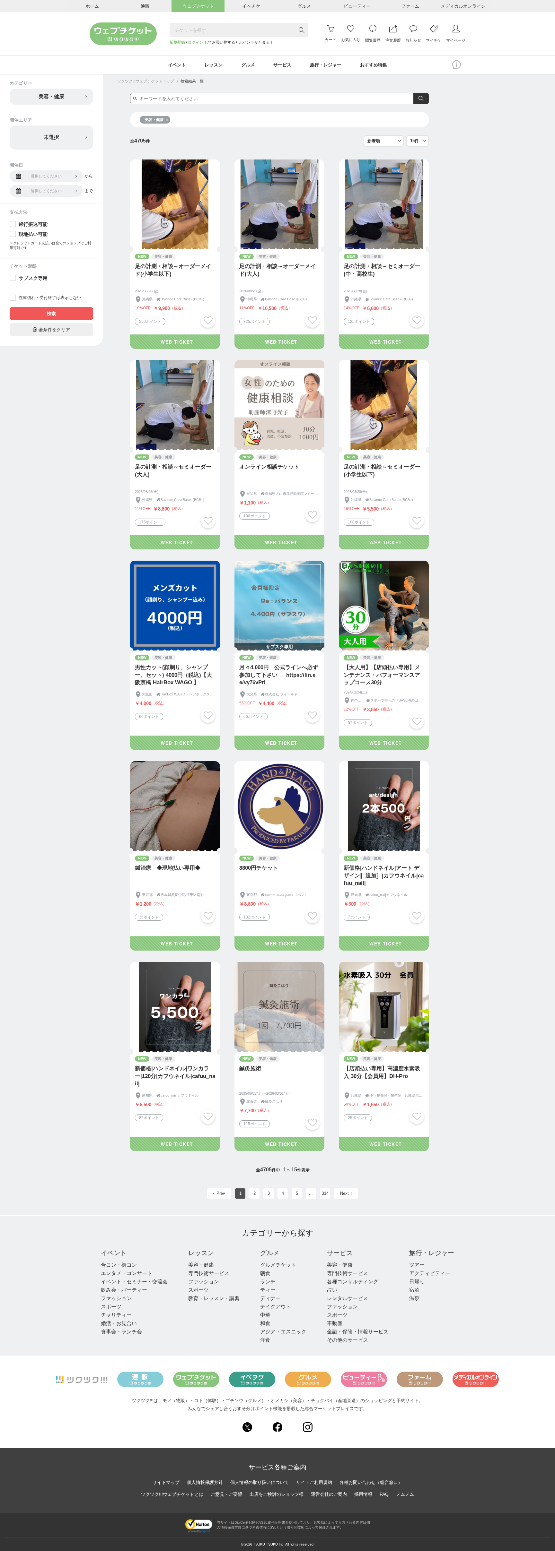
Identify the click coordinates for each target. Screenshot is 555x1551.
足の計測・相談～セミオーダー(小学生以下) (382, 471)
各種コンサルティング (352, 1281)
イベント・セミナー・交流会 (134, 1281)
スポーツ (111, 1306)
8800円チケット (258, 868)
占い (332, 1290)
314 (325, 1193)
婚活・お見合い (119, 1323)
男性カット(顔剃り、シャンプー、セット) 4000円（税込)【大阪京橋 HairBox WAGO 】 (173, 675)
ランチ (268, 1281)
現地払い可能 (33, 234)
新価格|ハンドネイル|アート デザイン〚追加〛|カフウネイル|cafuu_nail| (384, 875)
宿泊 (414, 1290)
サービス (340, 1252)
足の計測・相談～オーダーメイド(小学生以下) (173, 270)
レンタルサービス (347, 1298)
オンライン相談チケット (269, 467)
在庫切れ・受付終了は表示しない (50, 297)
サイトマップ (166, 1482)
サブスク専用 (33, 278)
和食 (265, 1323)
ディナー (270, 1298)
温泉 (414, 1298)
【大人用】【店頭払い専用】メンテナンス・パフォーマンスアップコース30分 (382, 675)
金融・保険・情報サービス (358, 1331)
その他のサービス (347, 1340)
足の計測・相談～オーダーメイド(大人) (277, 270)
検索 (51, 313)
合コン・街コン (119, 1265)
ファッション (116, 1298)
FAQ (384, 1494)
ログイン (195, 42)
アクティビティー (429, 1273)
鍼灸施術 (250, 1068)
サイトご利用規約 (314, 1482)
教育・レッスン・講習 (214, 1298)
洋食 (265, 1340)
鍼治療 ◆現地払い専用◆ (167, 868)
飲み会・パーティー (124, 1290)
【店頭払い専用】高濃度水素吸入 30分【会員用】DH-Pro (382, 1072)
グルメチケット (278, 1265)
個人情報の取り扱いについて (259, 1482)
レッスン (201, 1252)
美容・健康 (154, 119)
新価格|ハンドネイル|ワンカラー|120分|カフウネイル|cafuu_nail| (175, 1076)
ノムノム (405, 1494)
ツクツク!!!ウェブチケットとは (172, 1494)
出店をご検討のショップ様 (277, 1494)
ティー (268, 1290)
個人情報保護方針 (205, 1482)
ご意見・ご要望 (226, 1494)
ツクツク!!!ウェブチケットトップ (145, 81)
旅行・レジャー (431, 1252)
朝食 (265, 1273)
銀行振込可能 (33, 224)
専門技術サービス (208, 1273)
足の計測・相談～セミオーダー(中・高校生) (382, 270)
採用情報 (363, 1494)
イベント (114, 1252)
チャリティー (116, 1315)
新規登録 (177, 42)
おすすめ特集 (373, 64)
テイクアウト (275, 1306)
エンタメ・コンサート (126, 1273)
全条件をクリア (51, 329)
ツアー (417, 1265)
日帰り (417, 1281)
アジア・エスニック (283, 1331)
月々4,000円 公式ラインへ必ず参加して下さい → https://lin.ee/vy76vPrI (278, 675)
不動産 (334, 1323)
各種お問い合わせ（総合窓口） (370, 1482)
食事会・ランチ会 (121, 1331)
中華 (265, 1315)
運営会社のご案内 (329, 1494)
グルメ (269, 1252)
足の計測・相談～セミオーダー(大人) (173, 471)
